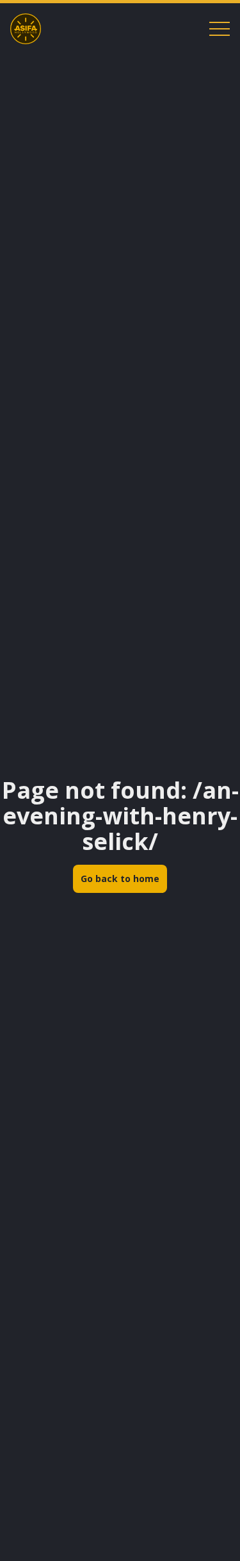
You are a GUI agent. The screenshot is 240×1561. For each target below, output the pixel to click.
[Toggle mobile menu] (219, 29)
